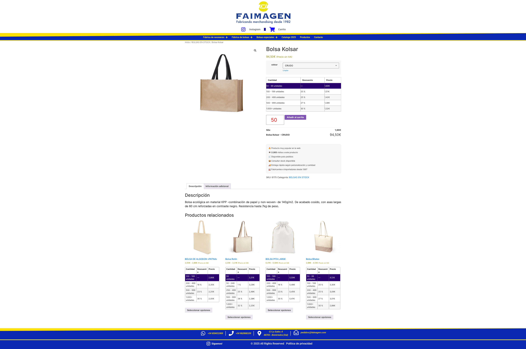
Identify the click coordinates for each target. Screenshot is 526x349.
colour (274, 65)
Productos (305, 37)
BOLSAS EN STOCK (201, 42)
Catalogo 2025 (289, 37)
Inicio (187, 42)
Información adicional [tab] (217, 186)
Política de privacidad (299, 343)
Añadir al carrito (295, 117)
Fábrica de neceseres (213, 37)
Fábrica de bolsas (240, 37)
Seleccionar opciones (198, 310)
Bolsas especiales (265, 37)
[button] (255, 50)
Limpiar (285, 70)
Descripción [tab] (195, 186)
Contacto (318, 37)
